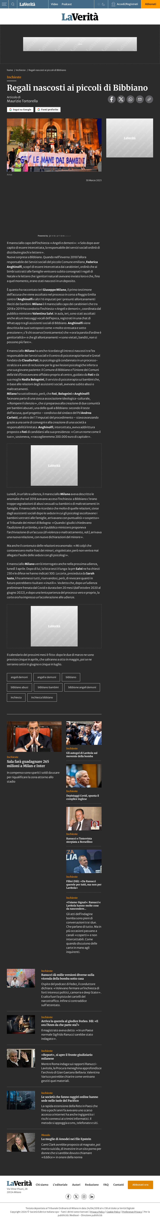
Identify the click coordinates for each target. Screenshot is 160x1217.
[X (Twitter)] (76, 1196)
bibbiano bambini (48, 687)
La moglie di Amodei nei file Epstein (66, 1139)
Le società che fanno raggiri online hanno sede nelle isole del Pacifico (69, 1098)
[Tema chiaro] (99, 4)
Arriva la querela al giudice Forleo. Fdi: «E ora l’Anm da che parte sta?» (69, 1023)
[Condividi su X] (121, 99)
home (10, 70)
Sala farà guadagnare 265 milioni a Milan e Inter (28, 763)
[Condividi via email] (140, 99)
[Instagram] (84, 1196)
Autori (76, 1184)
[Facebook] (68, 1196)
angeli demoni (19, 677)
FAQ (106, 1184)
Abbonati (150, 4)
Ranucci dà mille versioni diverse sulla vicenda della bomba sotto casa (67, 976)
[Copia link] (149, 99)
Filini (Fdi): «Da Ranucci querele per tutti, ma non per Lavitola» (83, 884)
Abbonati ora (140, 1184)
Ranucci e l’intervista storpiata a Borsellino (79, 840)
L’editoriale (60, 1184)
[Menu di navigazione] (4, 4)
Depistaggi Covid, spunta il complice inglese (82, 797)
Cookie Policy (113, 1211)
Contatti (118, 1184)
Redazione (92, 1184)
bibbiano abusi (19, 687)
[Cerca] (13, 4)
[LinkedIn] (92, 1196)
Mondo (45, 1135)
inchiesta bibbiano (42, 697)
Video (54, 4)
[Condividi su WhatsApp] (130, 99)
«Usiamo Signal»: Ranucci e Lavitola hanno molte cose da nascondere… (83, 905)
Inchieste (21, 70)
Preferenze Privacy (132, 1211)
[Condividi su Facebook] (112, 99)
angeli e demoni (46, 677)
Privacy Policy (97, 1211)
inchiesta (16, 697)
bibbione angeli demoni (82, 687)
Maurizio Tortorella (22, 101)
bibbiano (71, 677)
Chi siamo (42, 1184)
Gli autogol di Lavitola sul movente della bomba (81, 754)
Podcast (67, 4)
